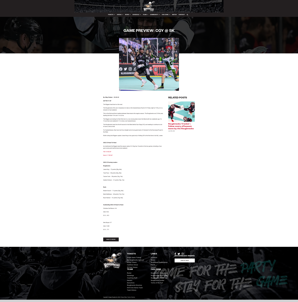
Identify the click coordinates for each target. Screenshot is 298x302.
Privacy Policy (124, 297)
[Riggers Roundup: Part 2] (181, 111)
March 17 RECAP (108, 155)
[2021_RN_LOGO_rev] (112, 253)
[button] (187, 14)
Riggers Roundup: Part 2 (180, 124)
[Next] (193, 114)
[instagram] (183, 254)
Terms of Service (131, 297)
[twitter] (179, 254)
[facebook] (175, 254)
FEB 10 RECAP (107, 151)
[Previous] (169, 114)
